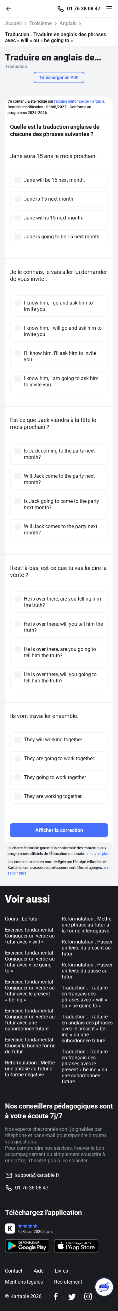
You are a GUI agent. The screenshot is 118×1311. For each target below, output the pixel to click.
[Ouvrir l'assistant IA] (104, 1287)
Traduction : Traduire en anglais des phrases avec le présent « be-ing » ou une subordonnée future (87, 1029)
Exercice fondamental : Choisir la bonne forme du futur (30, 1046)
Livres (61, 1271)
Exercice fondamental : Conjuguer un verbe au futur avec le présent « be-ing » (30, 991)
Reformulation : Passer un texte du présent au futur (87, 948)
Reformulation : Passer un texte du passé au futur (87, 971)
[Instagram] (88, 1296)
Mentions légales (24, 1282)
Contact (13, 1271)
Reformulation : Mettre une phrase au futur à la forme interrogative (86, 925)
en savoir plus (97, 854)
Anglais (67, 23)
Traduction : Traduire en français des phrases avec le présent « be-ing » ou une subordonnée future (85, 1067)
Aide (38, 1271)
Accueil (13, 23)
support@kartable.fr (37, 1175)
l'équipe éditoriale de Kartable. (79, 101)
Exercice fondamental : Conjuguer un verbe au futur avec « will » (30, 936)
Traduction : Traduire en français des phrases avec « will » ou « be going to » (85, 997)
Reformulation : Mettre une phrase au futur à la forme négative (30, 1069)
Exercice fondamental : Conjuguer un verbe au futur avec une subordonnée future (30, 1020)
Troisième (40, 23)
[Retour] (11, 8)
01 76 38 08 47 (83, 8)
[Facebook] (56, 1296)
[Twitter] (72, 1296)
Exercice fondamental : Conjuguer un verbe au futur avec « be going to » (30, 962)
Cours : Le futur (22, 919)
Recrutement (68, 1282)
